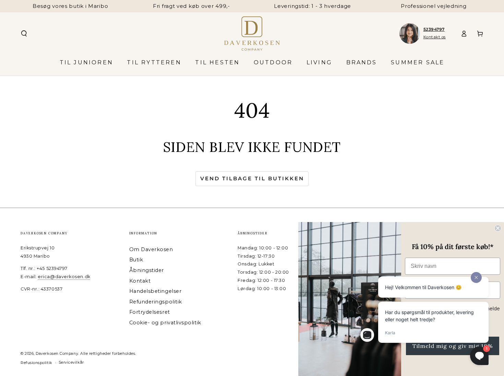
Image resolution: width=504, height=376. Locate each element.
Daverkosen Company (57, 353)
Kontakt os (434, 37)
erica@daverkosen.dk (64, 276)
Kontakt (140, 281)
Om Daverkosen (151, 249)
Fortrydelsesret (149, 312)
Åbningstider (146, 270)
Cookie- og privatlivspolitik (165, 323)
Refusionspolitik (36, 363)
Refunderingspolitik (155, 302)
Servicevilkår (71, 362)
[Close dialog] (497, 228)
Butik (136, 260)
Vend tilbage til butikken (252, 178)
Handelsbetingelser (155, 291)
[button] (24, 33)
